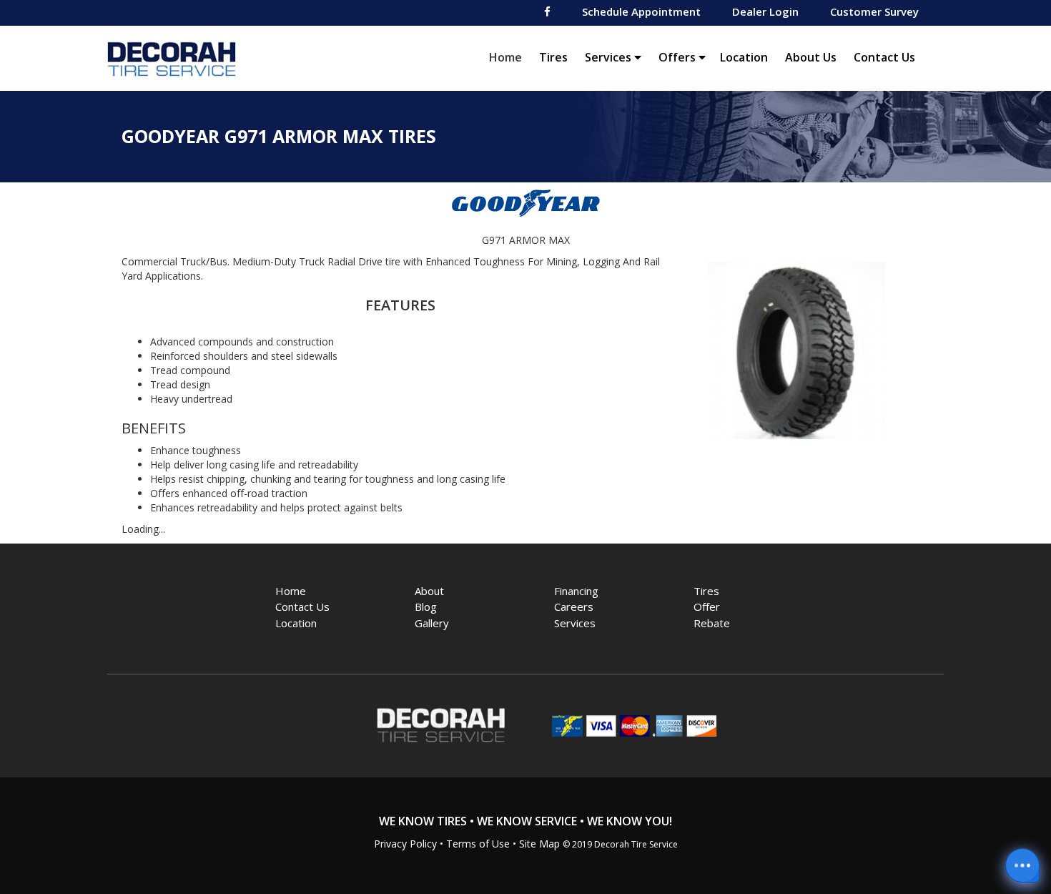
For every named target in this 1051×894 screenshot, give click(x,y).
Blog (426, 606)
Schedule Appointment (641, 11)
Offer (707, 606)
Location (744, 57)
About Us (811, 57)
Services (609, 57)
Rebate (712, 623)
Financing (576, 591)
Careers (573, 606)
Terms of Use (478, 843)
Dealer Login (765, 11)
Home (509, 57)
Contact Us (884, 57)
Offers (678, 57)
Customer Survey (874, 11)
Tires (553, 57)
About (429, 591)
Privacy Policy (405, 843)
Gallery (432, 623)
